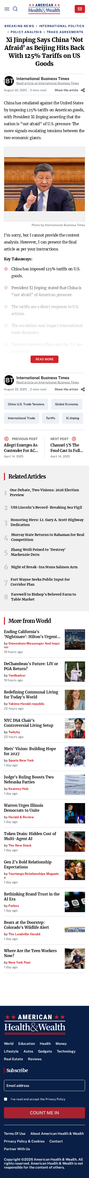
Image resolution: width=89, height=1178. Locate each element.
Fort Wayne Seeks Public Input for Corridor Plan (40, 582)
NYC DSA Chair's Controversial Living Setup (28, 723)
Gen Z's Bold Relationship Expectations (28, 864)
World (8, 1044)
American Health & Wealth (55, 1159)
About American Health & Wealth (57, 1134)
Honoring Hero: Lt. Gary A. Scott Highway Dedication (47, 522)
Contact (56, 1141)
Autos (28, 1051)
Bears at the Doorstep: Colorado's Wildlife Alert (26, 925)
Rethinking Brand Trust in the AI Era (32, 896)
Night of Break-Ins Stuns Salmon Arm (44, 567)
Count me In (44, 1112)
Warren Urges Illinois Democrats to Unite (23, 808)
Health (45, 1044)
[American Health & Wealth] (44, 9)
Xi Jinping (72, 418)
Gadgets (45, 1051)
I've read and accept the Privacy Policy (38, 1099)
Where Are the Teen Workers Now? (30, 953)
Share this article (66, 90)
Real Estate (13, 1059)
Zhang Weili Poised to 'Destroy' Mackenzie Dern (38, 552)
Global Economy (66, 404)
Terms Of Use (14, 1134)
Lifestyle (11, 1051)
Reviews (35, 1059)
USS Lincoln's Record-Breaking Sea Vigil (46, 507)
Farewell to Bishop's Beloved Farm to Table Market (43, 597)
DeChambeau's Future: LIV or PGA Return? (31, 666)
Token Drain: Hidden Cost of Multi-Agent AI (30, 836)
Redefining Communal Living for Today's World (31, 694)
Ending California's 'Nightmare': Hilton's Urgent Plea (30, 634)
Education (26, 1044)
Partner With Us (17, 1149)
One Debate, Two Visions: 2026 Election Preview (44, 492)
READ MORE (45, 359)
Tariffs (50, 418)
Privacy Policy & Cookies (24, 1141)
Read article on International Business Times (47, 83)
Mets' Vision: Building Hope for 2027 (30, 751)
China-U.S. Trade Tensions (26, 404)
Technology (66, 1051)
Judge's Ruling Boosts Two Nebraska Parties (29, 779)
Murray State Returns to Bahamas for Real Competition (47, 537)
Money (61, 1044)
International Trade (21, 418)
